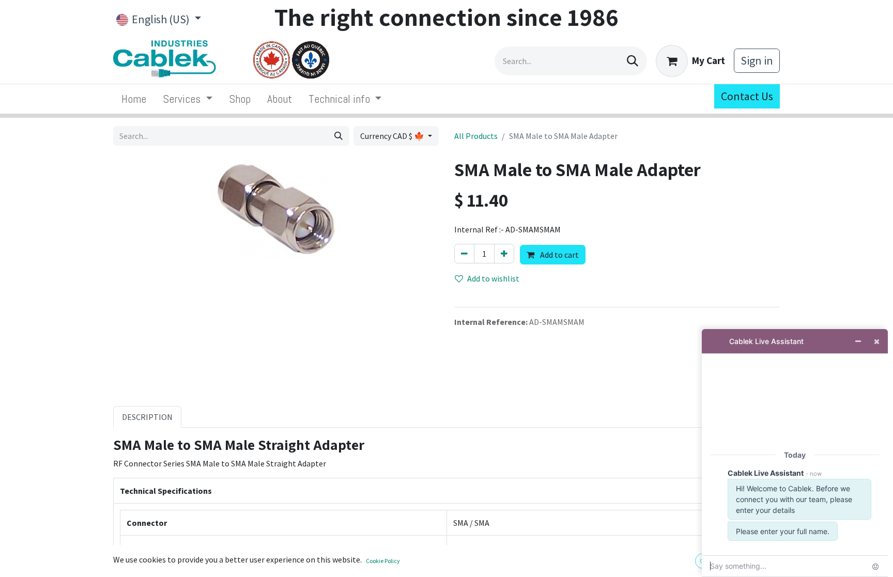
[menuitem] (134, 99)
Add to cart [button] (558, 254)
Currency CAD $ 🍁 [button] (393, 136)
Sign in (757, 60)
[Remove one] (464, 253)
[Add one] (504, 253)
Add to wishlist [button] (493, 278)
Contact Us (747, 96)
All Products (476, 136)
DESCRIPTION (147, 417)
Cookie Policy (383, 561)
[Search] (632, 60)
